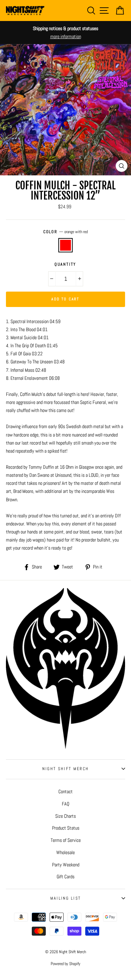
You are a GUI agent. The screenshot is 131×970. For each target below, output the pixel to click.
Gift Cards (65, 876)
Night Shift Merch (65, 768)
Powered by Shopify (65, 963)
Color (65, 231)
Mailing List (65, 898)
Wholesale (65, 852)
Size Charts (65, 816)
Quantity (65, 264)
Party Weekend (65, 864)
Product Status (65, 828)
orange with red (65, 245)
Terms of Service (66, 840)
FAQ (65, 804)
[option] (65, 33)
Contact (65, 791)
